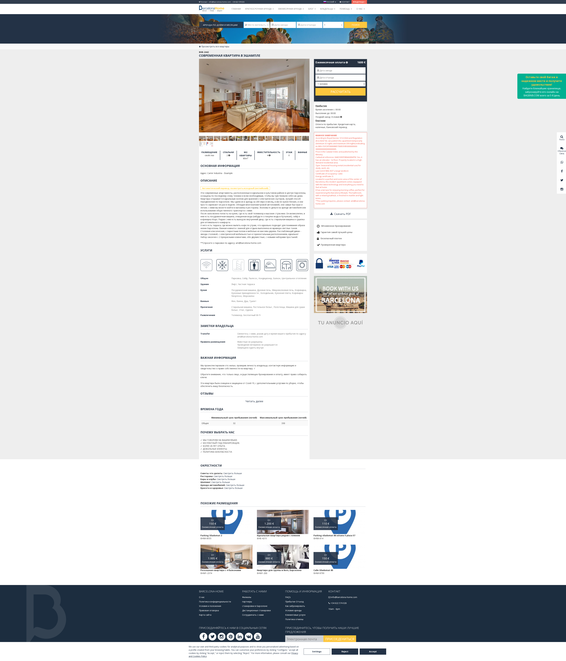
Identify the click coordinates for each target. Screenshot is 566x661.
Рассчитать (341, 92)
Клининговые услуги (295, 614)
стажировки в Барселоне (254, 606)
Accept (373, 651)
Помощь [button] (345, 8)
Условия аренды (293, 610)
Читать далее (254, 401)
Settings (316, 651)
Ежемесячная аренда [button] (290, 8)
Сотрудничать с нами (253, 614)
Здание (204, 284)
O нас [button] (359, 8)
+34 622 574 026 (338, 603)
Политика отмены (294, 619)
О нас (202, 597)
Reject (345, 651)
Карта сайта (205, 614)
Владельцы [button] (358, 2)
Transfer (205, 333)
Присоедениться (339, 639)
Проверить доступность (329, 97)
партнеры (247, 601)
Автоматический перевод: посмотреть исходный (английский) (235, 188)
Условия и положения (210, 606)
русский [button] (330, 2)
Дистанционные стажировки (256, 610)
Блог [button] (311, 8)
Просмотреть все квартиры (215, 46)
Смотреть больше (232, 473)
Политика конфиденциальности (215, 601)
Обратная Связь (562, 152)
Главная (236, 8)
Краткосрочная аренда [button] (258, 8)
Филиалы (246, 597)
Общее (204, 278)
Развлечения (207, 315)
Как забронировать (295, 606)
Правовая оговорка (209, 610)
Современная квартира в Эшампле (229, 55)
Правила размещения (212, 341)
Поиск (355, 24)
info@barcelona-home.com (343, 597)
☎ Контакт (344, 2)
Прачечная (206, 307)
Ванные (204, 301)
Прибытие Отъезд (294, 601)
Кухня (203, 290)
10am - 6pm (334, 609)
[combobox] (257, 25)
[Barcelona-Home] (212, 6)
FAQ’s (288, 597)
